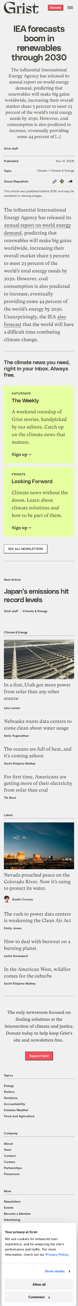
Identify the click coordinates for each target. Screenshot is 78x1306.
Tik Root (10, 797)
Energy (9, 1086)
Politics (9, 1092)
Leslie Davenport (16, 956)
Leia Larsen (12, 708)
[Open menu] (70, 7)
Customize (36, 1297)
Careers (9, 1162)
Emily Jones (12, 928)
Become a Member (17, 1213)
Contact (10, 1156)
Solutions (11, 1098)
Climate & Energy (35, 611)
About (8, 1143)
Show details (55, 1271)
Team (7, 1149)
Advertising (12, 1219)
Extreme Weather (16, 1110)
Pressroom (12, 1174)
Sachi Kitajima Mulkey (20, 763)
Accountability (14, 1104)
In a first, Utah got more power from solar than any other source (37, 691)
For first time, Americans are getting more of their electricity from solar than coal (38, 783)
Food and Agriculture (19, 1116)
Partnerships (13, 1168)
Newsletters (12, 1201)
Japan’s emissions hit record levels (36, 595)
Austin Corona (22, 899)
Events (8, 1207)
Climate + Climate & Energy (55, 170)
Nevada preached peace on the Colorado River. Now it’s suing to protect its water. (37, 881)
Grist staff (11, 148)
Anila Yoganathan (16, 735)
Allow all (39, 1284)
